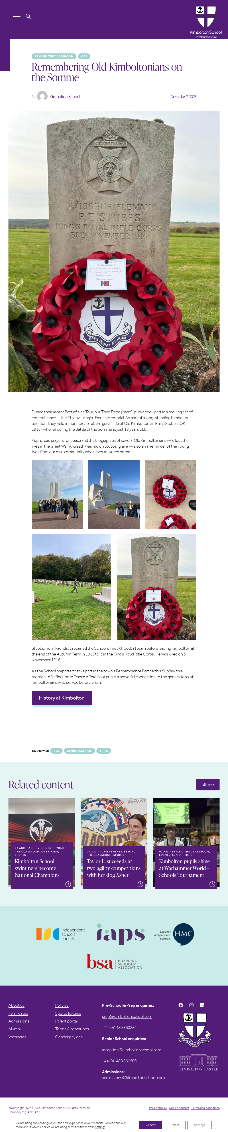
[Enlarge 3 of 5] (190, 466)
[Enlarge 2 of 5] (134, 466)
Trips (104, 751)
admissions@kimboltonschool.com (133, 1077)
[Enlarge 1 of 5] (77, 466)
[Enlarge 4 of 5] (105, 540)
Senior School (79, 751)
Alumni (14, 1028)
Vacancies (17, 1036)
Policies (62, 1005)
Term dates (18, 1013)
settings (100, 1127)
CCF (84, 56)
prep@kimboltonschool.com (127, 1016)
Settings (199, 1125)
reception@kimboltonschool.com (131, 1049)
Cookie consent (179, 1108)
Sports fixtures (68, 1013)
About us (16, 1005)
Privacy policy (158, 1108)
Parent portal (66, 1021)
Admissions (18, 1021)
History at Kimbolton (62, 698)
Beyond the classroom (54, 56)
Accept (151, 1125)
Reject (175, 1125)
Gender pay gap (69, 1036)
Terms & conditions (72, 1028)
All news (208, 784)
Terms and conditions (205, 1108)
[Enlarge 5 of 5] (190, 540)
